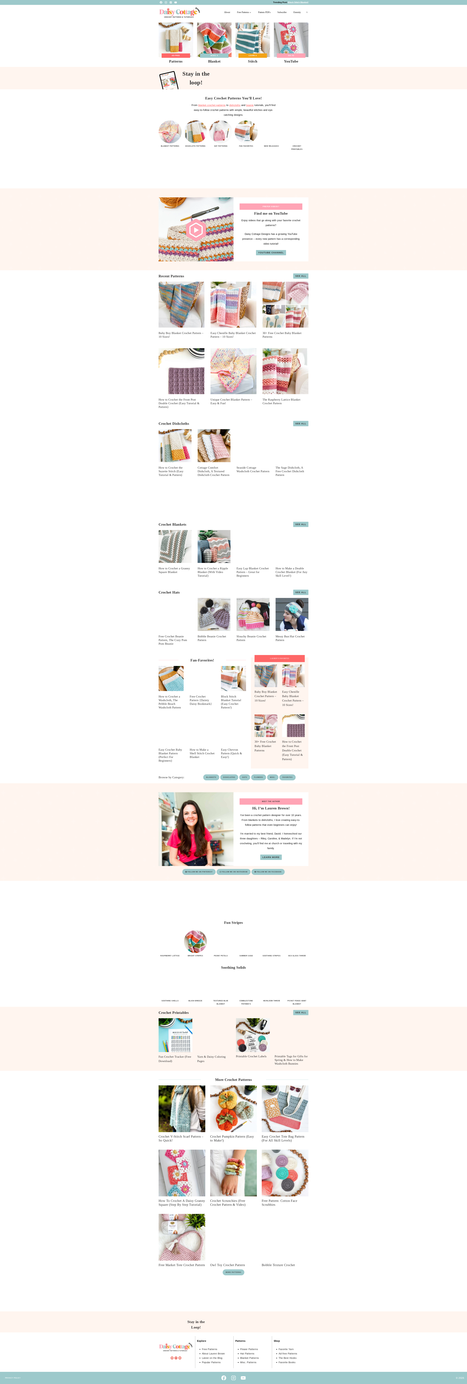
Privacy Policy (13, 1378)
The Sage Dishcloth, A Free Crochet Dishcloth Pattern (290, 471)
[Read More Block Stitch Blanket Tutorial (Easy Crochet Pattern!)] (233, 678)
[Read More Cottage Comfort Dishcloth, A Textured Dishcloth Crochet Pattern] (214, 445)
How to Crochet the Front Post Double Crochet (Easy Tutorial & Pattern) (179, 403)
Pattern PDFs (264, 12)
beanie (250, 105)
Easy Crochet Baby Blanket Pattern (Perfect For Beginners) (170, 755)
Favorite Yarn (286, 1349)
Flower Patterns (249, 1349)
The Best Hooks (288, 1358)
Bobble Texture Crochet (278, 1265)
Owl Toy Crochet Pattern (227, 1265)
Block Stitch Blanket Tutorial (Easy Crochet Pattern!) (231, 702)
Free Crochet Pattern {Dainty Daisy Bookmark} (201, 700)
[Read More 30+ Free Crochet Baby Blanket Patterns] (285, 305)
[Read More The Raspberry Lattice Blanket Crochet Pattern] (285, 371)
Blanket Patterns (249, 1358)
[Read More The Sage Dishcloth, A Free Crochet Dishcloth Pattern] (292, 445)
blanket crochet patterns (212, 105)
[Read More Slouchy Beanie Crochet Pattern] (253, 614)
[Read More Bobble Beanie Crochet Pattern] (214, 614)
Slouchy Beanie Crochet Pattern (251, 638)
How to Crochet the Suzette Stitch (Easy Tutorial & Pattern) (171, 471)
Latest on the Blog (212, 1358)
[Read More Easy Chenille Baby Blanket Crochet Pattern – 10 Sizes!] (233, 305)
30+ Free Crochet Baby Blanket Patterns (282, 334)
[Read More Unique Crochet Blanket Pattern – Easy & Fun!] (233, 371)
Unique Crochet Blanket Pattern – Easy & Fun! (231, 401)
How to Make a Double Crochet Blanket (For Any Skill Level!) (291, 572)
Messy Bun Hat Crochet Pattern (290, 638)
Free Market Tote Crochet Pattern (182, 1265)
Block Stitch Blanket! (298, 2)
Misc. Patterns (248, 1362)
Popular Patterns (211, 1362)
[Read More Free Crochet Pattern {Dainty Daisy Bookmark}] (202, 678)
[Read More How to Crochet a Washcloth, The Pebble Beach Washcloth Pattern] (171, 678)
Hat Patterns (247, 1353)
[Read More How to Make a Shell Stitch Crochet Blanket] (202, 731)
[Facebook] (161, 2)
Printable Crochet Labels (251, 1056)
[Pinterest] (170, 2)
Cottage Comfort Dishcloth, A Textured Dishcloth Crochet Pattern (213, 471)
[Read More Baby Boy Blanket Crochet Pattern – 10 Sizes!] (181, 305)
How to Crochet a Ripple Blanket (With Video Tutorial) (213, 572)
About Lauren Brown (213, 1353)
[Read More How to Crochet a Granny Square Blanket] (175, 546)
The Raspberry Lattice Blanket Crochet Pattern (282, 401)
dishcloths (234, 105)
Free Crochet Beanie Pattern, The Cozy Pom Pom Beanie (173, 640)
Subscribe (282, 12)
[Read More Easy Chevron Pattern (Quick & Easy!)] (233, 731)
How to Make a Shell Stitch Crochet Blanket (202, 753)
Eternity (297, 12)
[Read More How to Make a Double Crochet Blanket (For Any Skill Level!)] (292, 546)
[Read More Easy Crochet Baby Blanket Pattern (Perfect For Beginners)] (171, 731)
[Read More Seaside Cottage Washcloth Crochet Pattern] (253, 445)
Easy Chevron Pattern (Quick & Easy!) (231, 753)
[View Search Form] (306, 12)
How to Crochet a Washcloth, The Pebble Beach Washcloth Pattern (170, 702)
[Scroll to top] (460, 1374)
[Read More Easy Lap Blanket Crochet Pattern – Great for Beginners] (253, 546)
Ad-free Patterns (288, 1353)
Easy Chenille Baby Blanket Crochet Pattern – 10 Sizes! (233, 334)
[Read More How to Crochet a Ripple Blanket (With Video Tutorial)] (214, 546)
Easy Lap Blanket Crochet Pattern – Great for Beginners (253, 572)
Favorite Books (287, 1362)
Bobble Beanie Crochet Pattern (212, 638)
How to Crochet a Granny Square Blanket (174, 570)
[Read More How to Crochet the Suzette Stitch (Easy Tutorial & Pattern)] (175, 445)
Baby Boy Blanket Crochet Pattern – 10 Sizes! (181, 334)
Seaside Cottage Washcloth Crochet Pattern (253, 469)
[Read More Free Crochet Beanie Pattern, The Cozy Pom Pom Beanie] (175, 614)
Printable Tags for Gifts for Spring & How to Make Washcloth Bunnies (291, 1060)
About (227, 12)
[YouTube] (175, 2)
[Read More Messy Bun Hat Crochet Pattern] (292, 614)
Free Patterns (209, 1349)
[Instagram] (165, 2)
